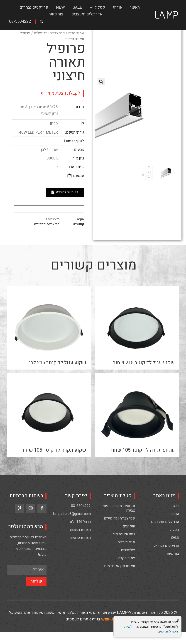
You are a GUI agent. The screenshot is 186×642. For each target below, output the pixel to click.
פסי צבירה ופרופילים (49, 33)
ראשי (135, 7)
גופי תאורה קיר (124, 534)
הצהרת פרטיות (80, 537)
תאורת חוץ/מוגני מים (119, 566)
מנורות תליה (126, 542)
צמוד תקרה (126, 558)
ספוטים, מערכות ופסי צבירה (119, 508)
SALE (77, 7)
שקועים (129, 526)
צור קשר (56, 14)
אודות (117, 7)
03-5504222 (81, 506)
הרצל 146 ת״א (80, 521)
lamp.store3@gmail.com (72, 514)
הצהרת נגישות (80, 529)
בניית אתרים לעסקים (82, 619)
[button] (21, 22)
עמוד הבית (76, 33)
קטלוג (100, 7)
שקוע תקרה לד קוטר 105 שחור (142, 450)
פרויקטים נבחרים (34, 7)
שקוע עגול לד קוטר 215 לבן (57, 362)
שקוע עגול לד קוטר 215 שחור (144, 362)
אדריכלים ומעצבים (87, 14)
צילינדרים (128, 550)
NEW (60, 7)
